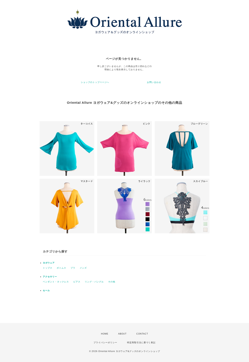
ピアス (76, 281)
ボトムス (61, 268)
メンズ (83, 268)
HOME (104, 334)
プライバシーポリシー (105, 342)
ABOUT (122, 334)
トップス (47, 268)
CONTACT (142, 334)
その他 (111, 281)
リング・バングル (94, 281)
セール (46, 290)
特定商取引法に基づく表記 (141, 342)
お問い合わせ (154, 82)
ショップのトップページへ (95, 82)
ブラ (73, 268)
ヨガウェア (49, 263)
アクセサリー (50, 276)
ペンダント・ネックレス (56, 281)
